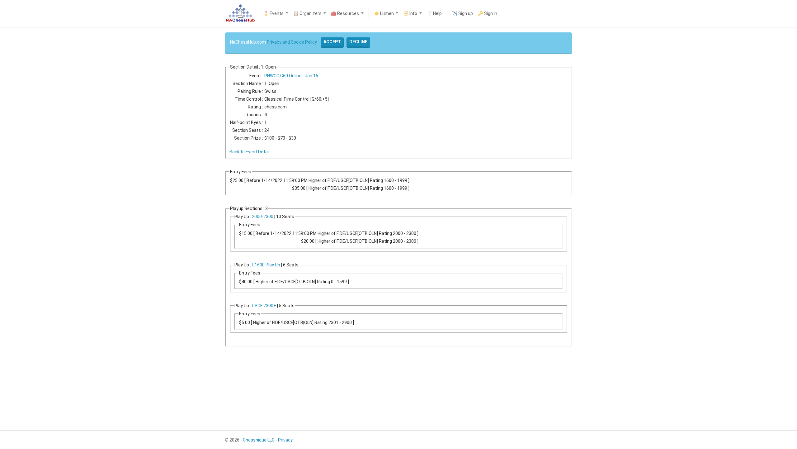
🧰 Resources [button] (345, 13)
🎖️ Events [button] (274, 13)
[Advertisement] (21, 121)
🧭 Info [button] (410, 13)
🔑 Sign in (487, 13)
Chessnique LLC (259, 439)
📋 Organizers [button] (308, 13)
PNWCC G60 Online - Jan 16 (291, 75)
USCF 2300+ (264, 305)
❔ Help (434, 13)
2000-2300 (262, 216)
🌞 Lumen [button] (384, 13)
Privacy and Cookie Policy (292, 42)
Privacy (285, 439)
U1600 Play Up (266, 264)
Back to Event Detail (249, 151)
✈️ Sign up (462, 13)
